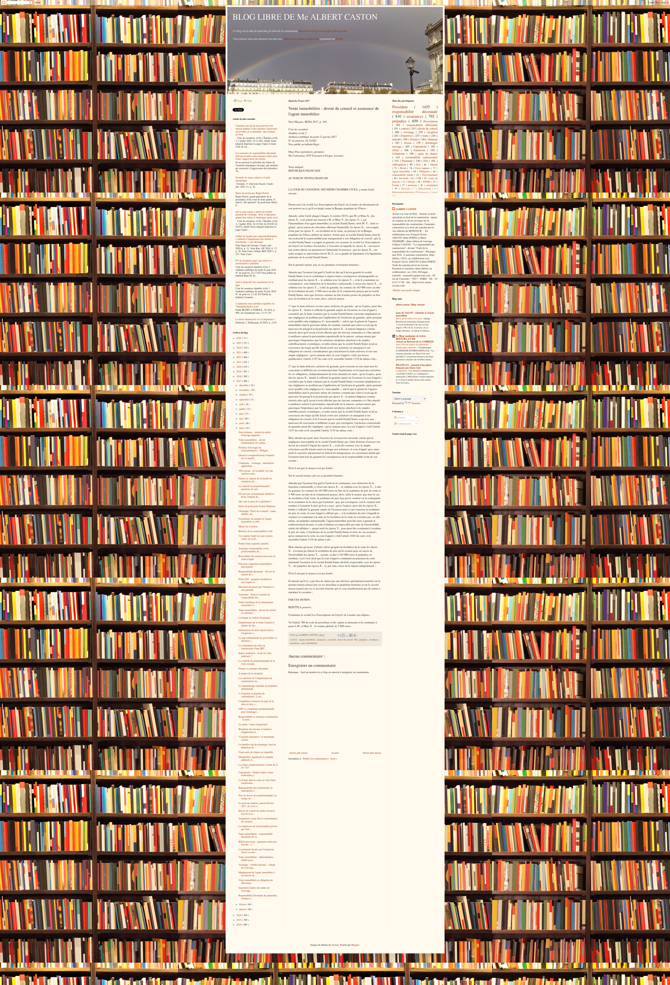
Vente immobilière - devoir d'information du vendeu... (253, 441)
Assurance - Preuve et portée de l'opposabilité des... (254, 596)
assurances (322, 639)
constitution (432, 185)
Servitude (404, 178)
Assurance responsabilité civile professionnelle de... (254, 550)
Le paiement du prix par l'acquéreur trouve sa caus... (256, 851)
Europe (412, 181)
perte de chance (428, 154)
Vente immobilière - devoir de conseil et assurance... (257, 611)
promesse (413, 185)
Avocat (408, 143)
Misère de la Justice (248, 526)
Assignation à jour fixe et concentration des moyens (258, 820)
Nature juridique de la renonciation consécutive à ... (256, 603)
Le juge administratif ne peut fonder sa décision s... (258, 639)
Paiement (408, 161)
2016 (239, 915)
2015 (239, 919)
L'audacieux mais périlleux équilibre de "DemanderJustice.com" (255, 305)
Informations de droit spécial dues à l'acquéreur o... (256, 631)
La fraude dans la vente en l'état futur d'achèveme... (257, 781)
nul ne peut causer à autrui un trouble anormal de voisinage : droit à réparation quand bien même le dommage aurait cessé (257, 214)
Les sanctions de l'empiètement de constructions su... (255, 679)
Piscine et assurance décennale (253, 668)
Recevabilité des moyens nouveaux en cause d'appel (257, 557)
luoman (335, 944)
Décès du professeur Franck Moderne (257, 506)
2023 (239, 352)
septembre (244, 399)
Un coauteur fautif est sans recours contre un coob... (256, 537)
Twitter (340, 38)
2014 (239, 924)
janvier (243, 909)
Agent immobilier (307, 639)
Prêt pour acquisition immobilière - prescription (256, 565)
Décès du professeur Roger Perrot (252, 193)
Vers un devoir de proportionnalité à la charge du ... (258, 797)
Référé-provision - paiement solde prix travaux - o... (258, 843)
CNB (419, 178)
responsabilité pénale (403, 174)
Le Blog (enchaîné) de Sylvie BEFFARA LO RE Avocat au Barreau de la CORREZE (415, 338)
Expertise (407, 136)
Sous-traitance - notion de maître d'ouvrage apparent (255, 433)
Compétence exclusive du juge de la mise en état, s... (256, 702)
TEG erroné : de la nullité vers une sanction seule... (256, 472)
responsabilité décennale (415, 111)
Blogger (355, 944)
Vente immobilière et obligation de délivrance (256, 881)
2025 (239, 343)
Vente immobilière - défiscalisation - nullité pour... (256, 858)
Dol (356, 639)
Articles (400, 417)
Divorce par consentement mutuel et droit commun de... (256, 495)
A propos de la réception (251, 673)
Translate (416, 403)
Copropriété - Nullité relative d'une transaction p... (256, 774)
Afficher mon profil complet (406, 290)
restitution (295, 643)
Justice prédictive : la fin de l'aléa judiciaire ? (255, 654)
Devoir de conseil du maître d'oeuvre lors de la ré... (257, 812)
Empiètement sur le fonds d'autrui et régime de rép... (256, 624)
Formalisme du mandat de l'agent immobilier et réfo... (255, 520)
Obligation (425, 171)
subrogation (399, 164)
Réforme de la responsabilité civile (256, 531)
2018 (239, 376)
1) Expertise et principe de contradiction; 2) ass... (252, 695)
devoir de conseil (345, 639)
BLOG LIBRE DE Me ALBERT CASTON (305, 16)
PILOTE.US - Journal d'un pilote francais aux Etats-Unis (413, 366)
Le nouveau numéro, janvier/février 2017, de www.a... (256, 804)
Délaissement (425, 188)
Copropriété (420, 146)
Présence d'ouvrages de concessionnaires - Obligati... (254, 449)
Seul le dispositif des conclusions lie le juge (255, 283)
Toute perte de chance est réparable (256, 752)
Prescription (430, 121)
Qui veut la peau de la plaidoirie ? (255, 501)
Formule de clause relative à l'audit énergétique (253, 179)
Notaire (415, 139)
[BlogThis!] (343, 635)
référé (396, 150)
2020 (239, 366)
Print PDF (244, 101)
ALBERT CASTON (406, 209)
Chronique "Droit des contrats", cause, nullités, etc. (257, 512)
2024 (239, 347)
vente (425, 136)
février (243, 904)
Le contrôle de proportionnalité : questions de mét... (255, 487)
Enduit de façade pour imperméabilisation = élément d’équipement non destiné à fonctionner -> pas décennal (256, 239)
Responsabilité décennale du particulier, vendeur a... (258, 897)
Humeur (433, 139)
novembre (244, 390)
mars (242, 428)
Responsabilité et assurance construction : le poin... (258, 718)
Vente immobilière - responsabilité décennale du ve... (256, 835)
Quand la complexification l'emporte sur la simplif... (256, 456)
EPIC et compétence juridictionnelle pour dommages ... (256, 710)
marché (396, 139)
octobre (243, 394)
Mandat (434, 164)
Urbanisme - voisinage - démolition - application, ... (257, 464)
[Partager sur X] (347, 635)
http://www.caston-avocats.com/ (301, 38)
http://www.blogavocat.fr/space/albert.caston (323, 31)
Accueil (335, 752)
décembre (244, 385)
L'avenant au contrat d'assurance (254, 617)
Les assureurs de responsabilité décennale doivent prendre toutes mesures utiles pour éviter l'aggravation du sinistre (256, 156)
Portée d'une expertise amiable (254, 543)
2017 (239, 381)
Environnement (430, 174)
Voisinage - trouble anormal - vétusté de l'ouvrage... (257, 866)
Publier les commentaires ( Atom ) (320, 758)
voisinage (409, 132)
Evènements (424, 192)
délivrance (406, 188)
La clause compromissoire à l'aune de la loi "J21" (258, 766)
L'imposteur (402, 370)
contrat (405, 128)
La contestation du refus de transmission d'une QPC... (253, 647)
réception (432, 132)
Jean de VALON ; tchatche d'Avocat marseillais (415, 314)
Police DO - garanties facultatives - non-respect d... (256, 580)
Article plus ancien (371, 752)
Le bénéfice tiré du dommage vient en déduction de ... (257, 746)
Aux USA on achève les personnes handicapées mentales (412, 346)
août (241, 404)
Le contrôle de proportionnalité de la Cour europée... (257, 662)
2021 (239, 362)
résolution (374, 639)
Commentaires (403, 423)
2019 (239, 371)
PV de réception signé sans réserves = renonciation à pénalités (254, 262)
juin (241, 413)
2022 (239, 357)
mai (241, 418)
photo (435, 192)
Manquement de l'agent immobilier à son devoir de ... (257, 874)
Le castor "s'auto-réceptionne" (253, 724)
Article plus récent (298, 752)
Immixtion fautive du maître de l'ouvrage (254, 889)
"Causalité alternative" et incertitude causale (256, 738)
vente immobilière (309, 643)
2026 (239, 338)
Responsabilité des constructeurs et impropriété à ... (256, 789)
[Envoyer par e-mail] (339, 635)
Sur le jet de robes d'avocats (409, 318)
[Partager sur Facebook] (351, 635)
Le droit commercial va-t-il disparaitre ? (255, 319)
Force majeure (423, 168)
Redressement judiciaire (403, 192)
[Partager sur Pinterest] (354, 635)
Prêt (419, 164)
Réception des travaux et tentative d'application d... (255, 730)
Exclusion (420, 150)
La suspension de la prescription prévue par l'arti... (258, 827)
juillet (242, 409)
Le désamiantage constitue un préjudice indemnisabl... (258, 687)
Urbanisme (399, 154)
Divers (404, 168)
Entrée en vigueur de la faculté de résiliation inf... (255, 480)
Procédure (403, 106)
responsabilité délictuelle (422, 125)
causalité (332, 639)
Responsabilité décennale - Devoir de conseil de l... (257, 573)
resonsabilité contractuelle (421, 157)
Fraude (396, 185)
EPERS (427, 181)
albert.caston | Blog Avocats (410, 304)
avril (241, 423)
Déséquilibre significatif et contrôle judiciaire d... (256, 758)
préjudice (363, 639)
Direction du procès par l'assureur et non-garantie (256, 588)
